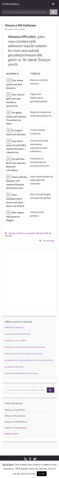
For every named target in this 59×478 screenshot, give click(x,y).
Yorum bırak (48, 240)
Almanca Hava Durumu (18, 334)
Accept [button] (42, 474)
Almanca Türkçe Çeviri (16, 427)
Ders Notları (20, 29)
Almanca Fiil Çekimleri (15, 415)
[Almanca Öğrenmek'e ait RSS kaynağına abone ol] (25, 458)
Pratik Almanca (10, 3)
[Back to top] (52, 471)
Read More (8, 464)
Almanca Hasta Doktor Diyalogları (25, 347)
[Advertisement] (29, 280)
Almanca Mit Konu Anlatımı (21, 233)
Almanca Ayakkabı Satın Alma (21, 373)
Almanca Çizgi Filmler (15, 409)
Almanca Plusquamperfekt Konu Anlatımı (29, 360)
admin (10, 29)
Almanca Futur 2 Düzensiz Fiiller (23, 354)
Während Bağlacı (15, 327)
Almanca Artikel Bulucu (16, 421)
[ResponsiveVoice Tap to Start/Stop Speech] (8, 80)
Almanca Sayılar (14, 367)
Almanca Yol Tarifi (15, 340)
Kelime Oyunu (12, 433)
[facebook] (30, 458)
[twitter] (35, 458)
